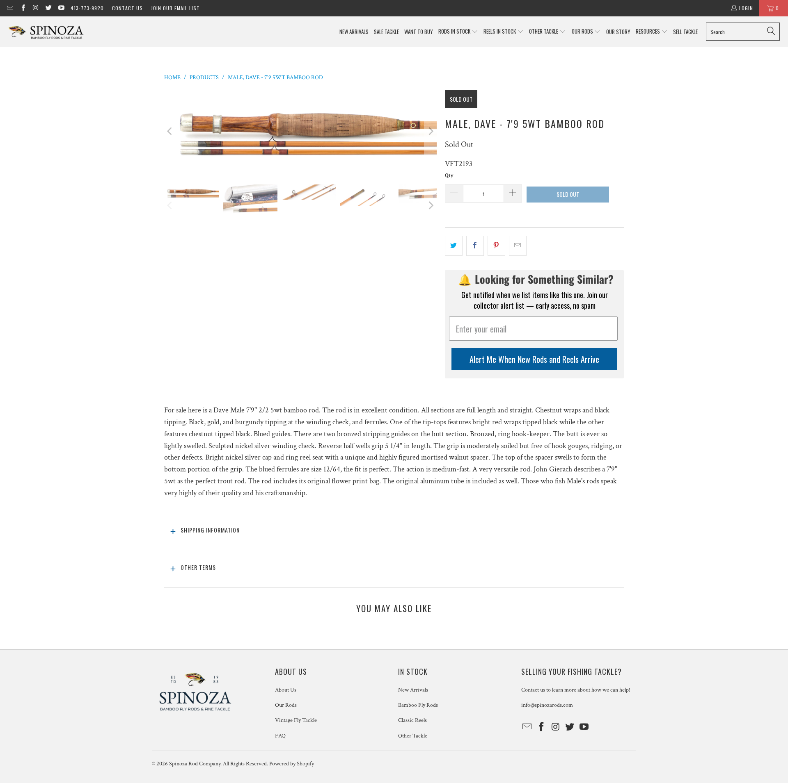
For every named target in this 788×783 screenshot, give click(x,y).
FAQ (280, 736)
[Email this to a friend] (518, 246)
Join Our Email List (175, 8)
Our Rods (286, 705)
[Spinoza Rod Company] (46, 32)
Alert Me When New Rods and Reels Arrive (534, 359)
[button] (458, 31)
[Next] (430, 131)
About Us (285, 690)
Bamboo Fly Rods (418, 705)
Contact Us (127, 8)
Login (746, 8)
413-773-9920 (87, 8)
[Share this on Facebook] (475, 246)
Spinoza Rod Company (194, 763)
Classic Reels (412, 720)
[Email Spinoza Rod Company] (9, 8)
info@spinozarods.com (547, 705)
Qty (449, 175)
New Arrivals (413, 690)
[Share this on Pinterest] (496, 246)
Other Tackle (412, 736)
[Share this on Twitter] (454, 246)
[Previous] (170, 131)
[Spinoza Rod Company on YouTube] (60, 8)
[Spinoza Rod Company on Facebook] (22, 8)
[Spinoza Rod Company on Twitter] (48, 8)
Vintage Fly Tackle (296, 720)
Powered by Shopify (291, 763)
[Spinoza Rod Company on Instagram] (35, 8)
